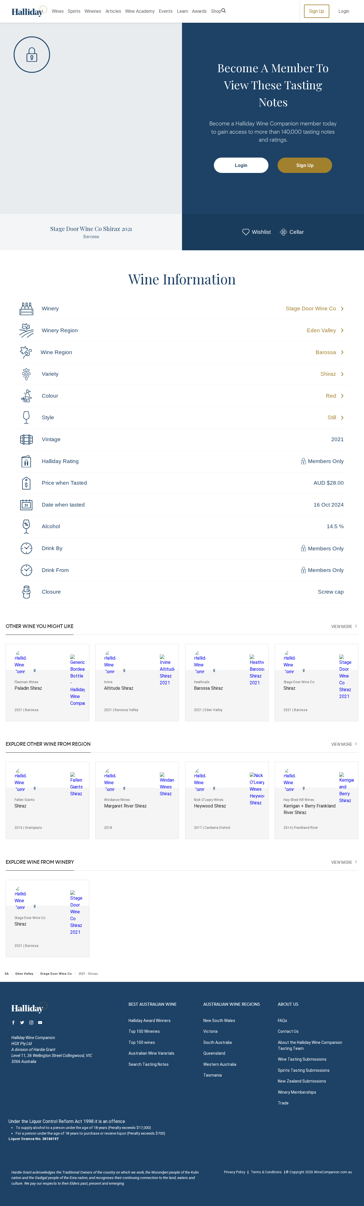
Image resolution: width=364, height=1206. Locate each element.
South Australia (217, 1042)
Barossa (326, 352)
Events (166, 11)
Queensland (214, 1053)
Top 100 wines (142, 1042)
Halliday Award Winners (150, 1020)
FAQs (282, 1020)
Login (343, 11)
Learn (182, 11)
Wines (58, 11)
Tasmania (212, 1075)
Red (331, 396)
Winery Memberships (297, 1092)
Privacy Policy (234, 1172)
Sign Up (316, 11)
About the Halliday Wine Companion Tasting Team (310, 1045)
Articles (113, 11)
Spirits (74, 11)
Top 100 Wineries (144, 1031)
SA (7, 974)
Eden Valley (321, 330)
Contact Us (288, 1031)
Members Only (325, 461)
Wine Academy (140, 11)
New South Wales (219, 1020)
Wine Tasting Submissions (302, 1059)
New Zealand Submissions (302, 1081)
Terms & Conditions (266, 1172)
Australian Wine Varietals (151, 1053)
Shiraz (328, 374)
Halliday (29, 11)
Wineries (92, 11)
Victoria (210, 1031)
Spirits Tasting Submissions (304, 1070)
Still (332, 417)
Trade (283, 1103)
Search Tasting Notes (149, 1064)
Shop (216, 11)
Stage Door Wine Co (311, 308)
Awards (199, 11)
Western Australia (219, 1064)
